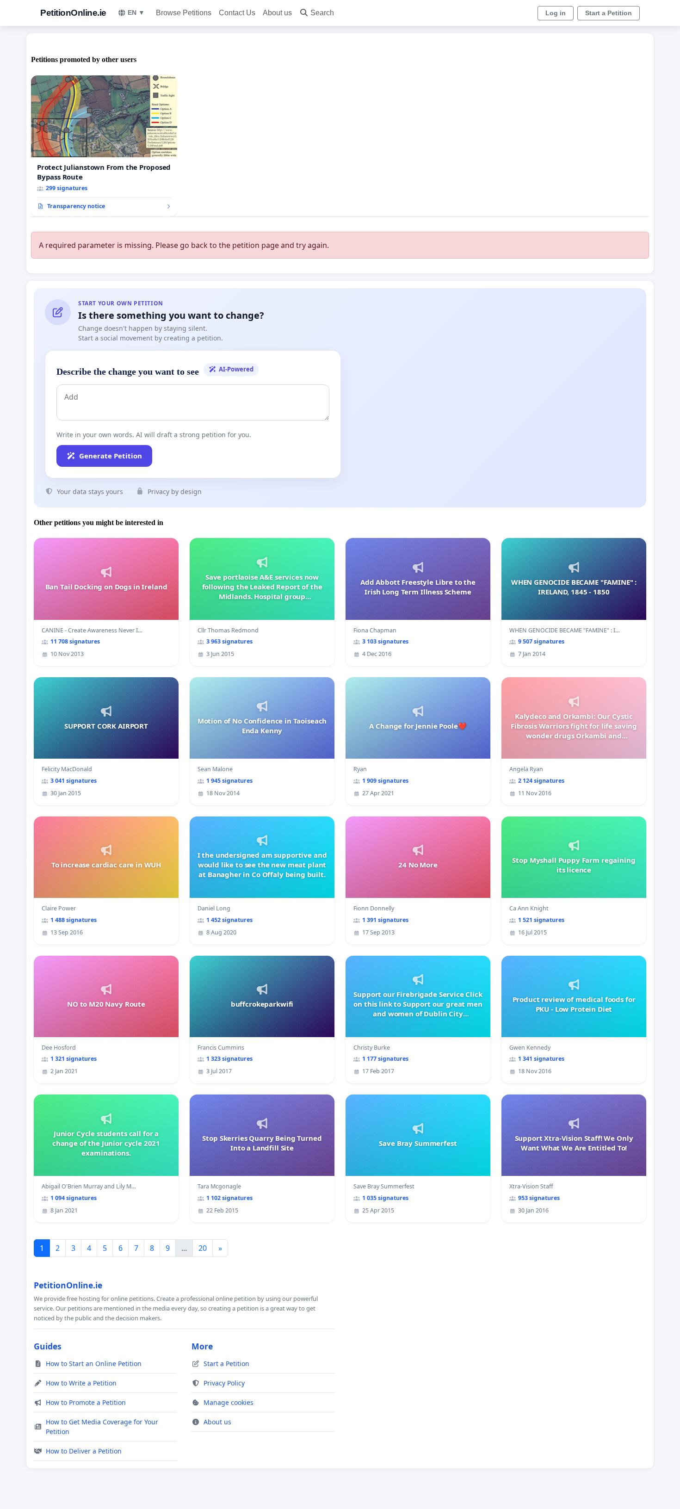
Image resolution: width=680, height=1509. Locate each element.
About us (277, 13)
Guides (48, 1346)
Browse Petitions (183, 13)
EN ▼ (136, 12)
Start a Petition (608, 13)
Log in (555, 13)
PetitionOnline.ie (73, 13)
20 (202, 1248)
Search (322, 13)
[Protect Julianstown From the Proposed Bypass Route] (104, 146)
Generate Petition (110, 455)
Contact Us (237, 13)
